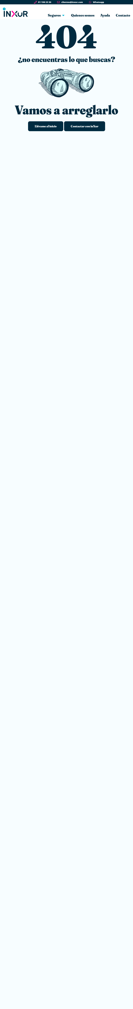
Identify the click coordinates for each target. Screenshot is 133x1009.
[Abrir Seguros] (63, 15)
